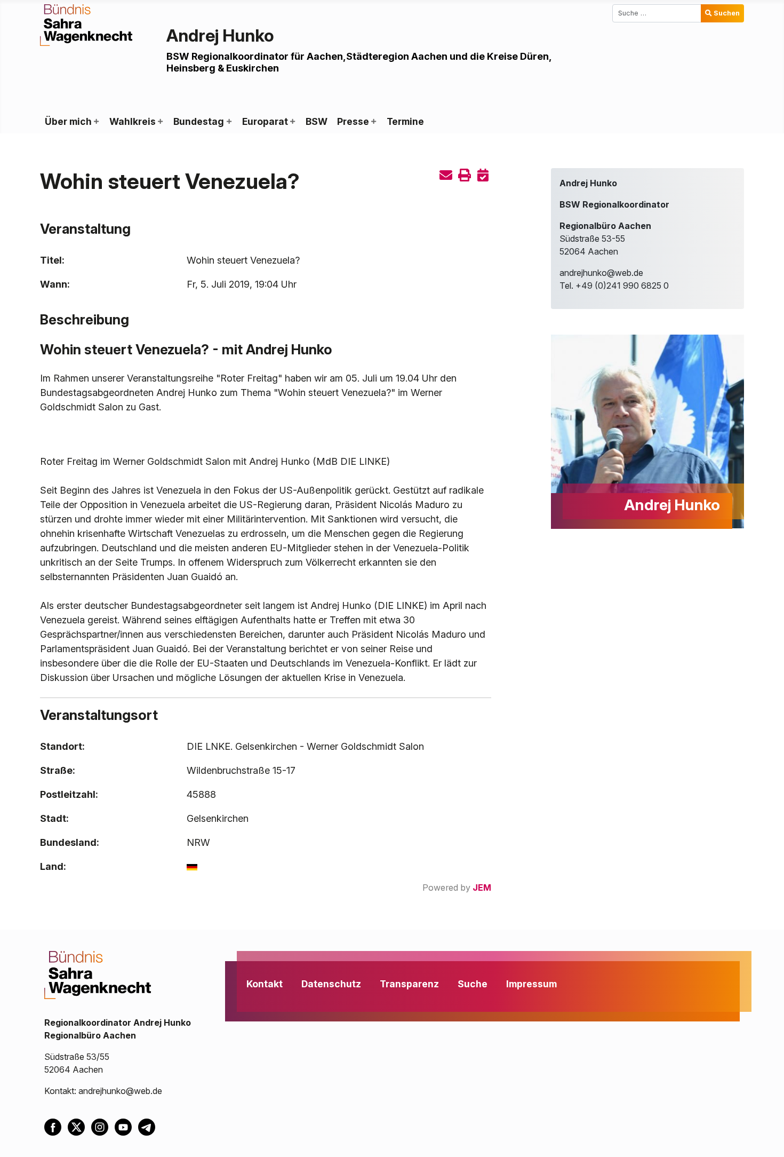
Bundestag (198, 121)
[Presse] (373, 122)
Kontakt (264, 983)
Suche (472, 983)
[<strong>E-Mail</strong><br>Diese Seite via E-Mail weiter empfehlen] (446, 175)
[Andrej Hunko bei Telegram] (148, 1126)
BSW (316, 121)
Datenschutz (331, 983)
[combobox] (656, 13)
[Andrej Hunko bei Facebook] (56, 1126)
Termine (405, 121)
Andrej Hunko (220, 35)
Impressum (531, 983)
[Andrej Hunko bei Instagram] (103, 1126)
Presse (353, 121)
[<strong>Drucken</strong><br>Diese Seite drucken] (465, 175)
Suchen (727, 13)
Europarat (265, 121)
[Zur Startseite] (86, 24)
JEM (482, 887)
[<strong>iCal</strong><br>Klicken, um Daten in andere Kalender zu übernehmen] (483, 175)
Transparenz (409, 983)
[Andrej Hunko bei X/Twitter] (79, 1126)
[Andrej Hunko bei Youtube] (126, 1126)
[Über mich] (96, 122)
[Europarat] (292, 122)
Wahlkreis (132, 121)
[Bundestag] (228, 122)
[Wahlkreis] (160, 122)
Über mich (68, 121)
